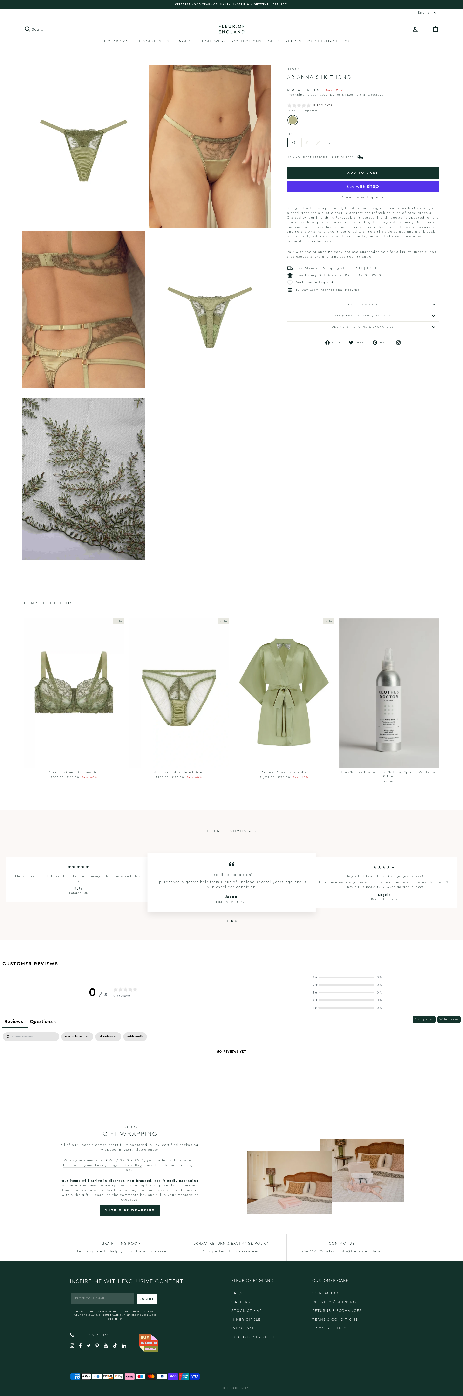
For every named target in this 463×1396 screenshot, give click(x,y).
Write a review (449, 1019)
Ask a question (424, 1019)
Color (302, 111)
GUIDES (293, 41)
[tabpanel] (231, 1068)
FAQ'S (238, 1293)
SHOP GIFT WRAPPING (130, 1210)
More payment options (363, 197)
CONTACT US (326, 1293)
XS (294, 142)
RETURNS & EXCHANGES (337, 1311)
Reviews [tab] (15, 1021)
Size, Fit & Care (362, 304)
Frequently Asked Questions (362, 315)
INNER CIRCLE (246, 1319)
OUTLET (353, 41)
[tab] (43, 1022)
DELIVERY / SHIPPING (334, 1302)
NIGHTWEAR (213, 41)
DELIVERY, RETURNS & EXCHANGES (363, 327)
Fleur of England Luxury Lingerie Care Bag (102, 1165)
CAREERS (241, 1302)
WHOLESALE (244, 1328)
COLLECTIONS (246, 41)
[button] (347, 977)
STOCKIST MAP (247, 1311)
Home (291, 69)
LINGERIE (184, 41)
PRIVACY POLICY (329, 1328)
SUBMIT (147, 1299)
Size (291, 134)
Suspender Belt (374, 251)
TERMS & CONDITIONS (335, 1319)
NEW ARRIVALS (117, 41)
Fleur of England (239, 1388)
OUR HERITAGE (322, 41)
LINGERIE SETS (154, 41)
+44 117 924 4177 (92, 1335)
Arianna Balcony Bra (332, 251)
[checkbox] (135, 1036)
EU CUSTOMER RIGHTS (255, 1337)
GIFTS (274, 41)
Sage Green (293, 120)
